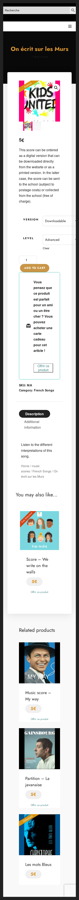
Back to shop (41, 56)
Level (28, 238)
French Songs (44, 390)
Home (25, 466)
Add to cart (34, 268)
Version (31, 219)
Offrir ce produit (43, 367)
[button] (56, 87)
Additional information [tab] (32, 424)
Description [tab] (34, 413)
